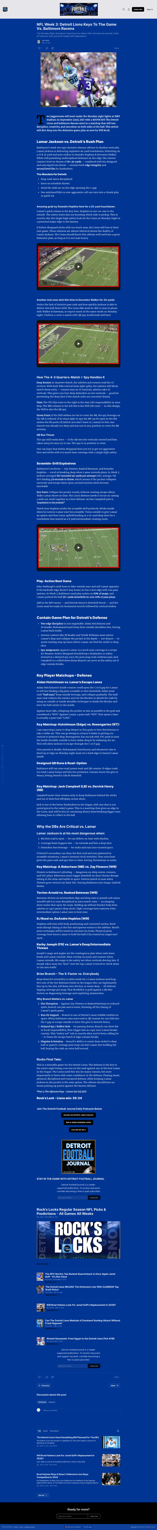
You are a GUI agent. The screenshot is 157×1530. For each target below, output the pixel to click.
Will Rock (45, 40)
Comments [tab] (42, 1402)
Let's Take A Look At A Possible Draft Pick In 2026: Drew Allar (61, 1462)
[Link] (33, 141)
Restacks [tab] (52, 1402)
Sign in (150, 9)
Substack (134, 1527)
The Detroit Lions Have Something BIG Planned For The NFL (68, 1437)
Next (113, 1385)
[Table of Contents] (2, 765)
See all (41, 1495)
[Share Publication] (128, 9)
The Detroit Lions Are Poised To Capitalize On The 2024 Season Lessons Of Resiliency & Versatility (66, 1441)
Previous (45, 1385)
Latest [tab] (45, 1431)
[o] (78, 266)
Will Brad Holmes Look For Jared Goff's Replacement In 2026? (65, 1457)
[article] (78, 1443)
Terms (21, 1527)
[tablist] (47, 1402)
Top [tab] (39, 1431)
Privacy (16, 1527)
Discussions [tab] (54, 1431)
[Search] (123, 9)
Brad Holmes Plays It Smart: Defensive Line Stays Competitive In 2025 (62, 1476)
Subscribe (138, 9)
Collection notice (29, 1527)
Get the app (88, 1527)
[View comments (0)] (47, 48)
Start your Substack (74, 1527)
